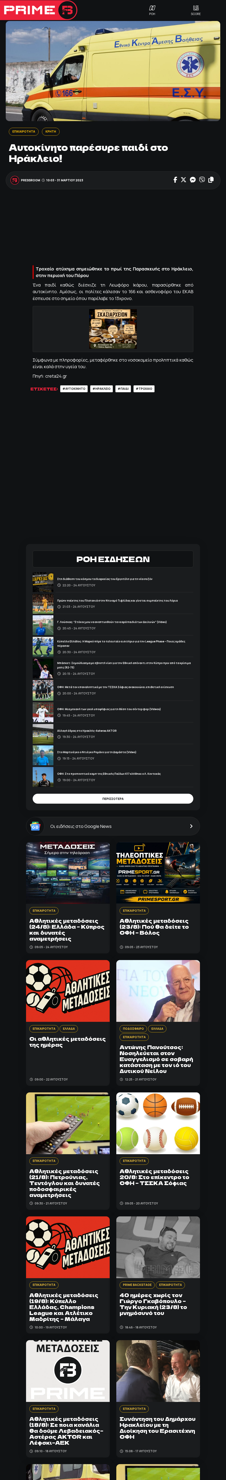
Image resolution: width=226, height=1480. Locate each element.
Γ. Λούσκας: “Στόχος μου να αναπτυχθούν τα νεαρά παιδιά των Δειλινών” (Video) (112, 622)
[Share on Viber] (202, 180)
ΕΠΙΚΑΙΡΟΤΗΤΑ (23, 131)
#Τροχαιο (144, 389)
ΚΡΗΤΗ (50, 131)
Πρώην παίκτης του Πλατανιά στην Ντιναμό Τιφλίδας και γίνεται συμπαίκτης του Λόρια (117, 600)
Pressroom (30, 180)
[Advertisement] (112, 227)
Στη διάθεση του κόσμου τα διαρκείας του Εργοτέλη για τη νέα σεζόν (105, 579)
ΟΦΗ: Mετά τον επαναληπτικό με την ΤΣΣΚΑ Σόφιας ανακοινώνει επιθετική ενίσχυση (115, 687)
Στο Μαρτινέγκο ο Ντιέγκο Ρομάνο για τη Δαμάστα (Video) (96, 752)
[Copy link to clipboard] (211, 180)
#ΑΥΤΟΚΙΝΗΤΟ (73, 389)
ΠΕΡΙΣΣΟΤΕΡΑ (113, 799)
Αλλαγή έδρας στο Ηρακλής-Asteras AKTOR (87, 731)
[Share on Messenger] (193, 180)
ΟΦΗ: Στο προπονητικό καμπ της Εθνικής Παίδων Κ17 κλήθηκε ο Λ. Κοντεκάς (109, 774)
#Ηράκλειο (101, 389)
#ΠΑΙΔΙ (123, 389)
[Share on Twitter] (183, 180)
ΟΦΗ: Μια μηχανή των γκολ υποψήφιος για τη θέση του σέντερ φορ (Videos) (109, 709)
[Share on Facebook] (175, 180)
